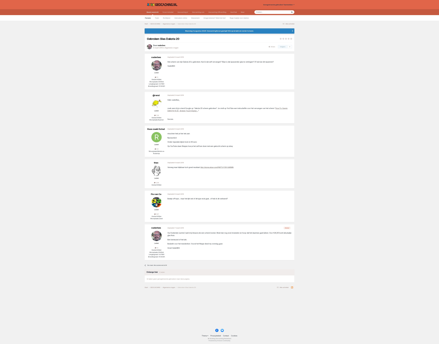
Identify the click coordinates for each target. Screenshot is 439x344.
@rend (156, 95)
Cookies (234, 336)
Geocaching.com (198, 12)
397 (157, 214)
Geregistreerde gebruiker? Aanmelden (278, 5)
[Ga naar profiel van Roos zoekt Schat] (156, 137)
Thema (204, 336)
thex (156, 163)
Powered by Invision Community (219, 340)
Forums (148, 18)
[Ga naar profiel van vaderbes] (149, 46)
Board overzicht (152, 12)
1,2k (157, 115)
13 (157, 77)
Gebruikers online (180, 18)
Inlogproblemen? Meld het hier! (215, 18)
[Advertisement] (213, 309)
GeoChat (233, 12)
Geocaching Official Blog (217, 12)
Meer (243, 12)
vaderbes (156, 57)
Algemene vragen (171, 48)
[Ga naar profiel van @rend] (156, 103)
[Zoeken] (291, 12)
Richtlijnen (166, 18)
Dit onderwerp (281, 12)
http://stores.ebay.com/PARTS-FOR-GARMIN (216, 167)
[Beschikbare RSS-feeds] (292, 287)
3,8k (157, 182)
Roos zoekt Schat (156, 129)
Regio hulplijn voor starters (239, 18)
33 (157, 149)
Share (272, 47)
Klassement (195, 18)
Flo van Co (156, 194)
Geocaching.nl (183, 12)
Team (157, 18)
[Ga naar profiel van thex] (156, 171)
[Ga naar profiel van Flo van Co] (156, 202)
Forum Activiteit (168, 12)
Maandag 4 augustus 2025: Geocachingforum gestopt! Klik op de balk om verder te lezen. (219, 31)
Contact (226, 336)
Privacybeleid (215, 336)
